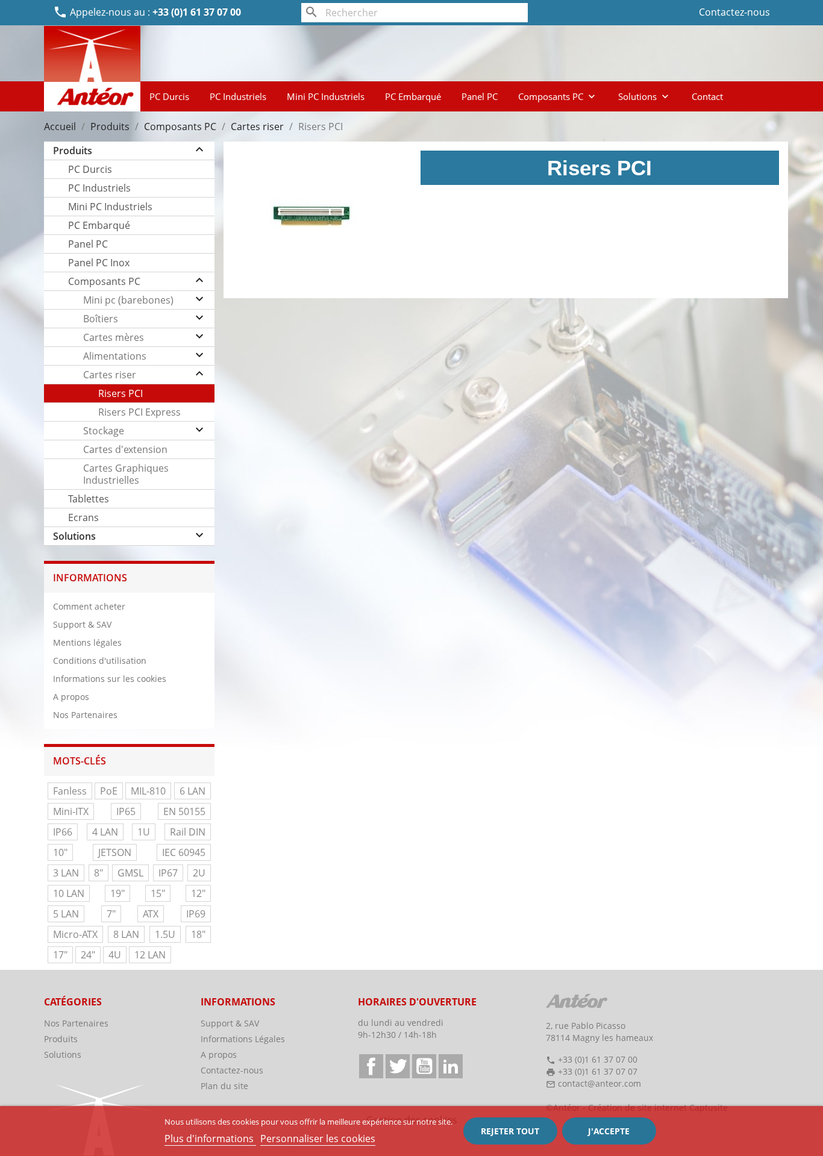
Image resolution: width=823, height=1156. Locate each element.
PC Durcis (169, 96)
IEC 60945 (183, 852)
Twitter (398, 1066)
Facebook (371, 1066)
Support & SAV (82, 624)
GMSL (130, 872)
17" (60, 954)
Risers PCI (120, 393)
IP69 (195, 913)
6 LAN (192, 791)
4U (114, 954)
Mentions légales (87, 642)
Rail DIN (187, 832)
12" (198, 893)
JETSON (114, 852)
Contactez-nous (734, 12)
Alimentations (114, 356)
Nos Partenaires (85, 714)
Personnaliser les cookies (317, 1138)
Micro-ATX (75, 934)
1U (143, 832)
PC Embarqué (413, 96)
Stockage (103, 430)
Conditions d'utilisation (99, 660)
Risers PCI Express (139, 412)
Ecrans (83, 517)
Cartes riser (109, 374)
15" (158, 893)
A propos (71, 696)
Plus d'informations (210, 1138)
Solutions (644, 96)
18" (198, 934)
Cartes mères (113, 337)
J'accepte (609, 1131)
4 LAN (105, 832)
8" (98, 872)
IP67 (168, 872)
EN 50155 (184, 811)
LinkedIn (451, 1066)
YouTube (424, 1066)
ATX (150, 913)
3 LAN (66, 872)
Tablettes (88, 498)
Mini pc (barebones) (128, 300)
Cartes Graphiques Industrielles (126, 474)
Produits (72, 150)
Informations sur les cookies (109, 678)
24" (88, 954)
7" (111, 913)
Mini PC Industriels (326, 96)
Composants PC (558, 96)
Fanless (70, 791)
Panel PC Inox (99, 262)
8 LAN (126, 934)
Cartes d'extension (125, 449)
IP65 (126, 811)
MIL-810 (148, 791)
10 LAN (68, 893)
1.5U (165, 934)
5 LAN (66, 913)
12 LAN (150, 954)
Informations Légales (243, 1039)
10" (60, 852)
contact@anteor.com (599, 1083)
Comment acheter (89, 606)
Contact (707, 96)
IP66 (62, 832)
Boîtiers (100, 318)
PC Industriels (238, 96)
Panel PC (480, 96)
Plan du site (224, 1086)
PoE (108, 791)
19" (117, 893)
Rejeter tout (510, 1131)
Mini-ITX (71, 811)
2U (199, 872)
